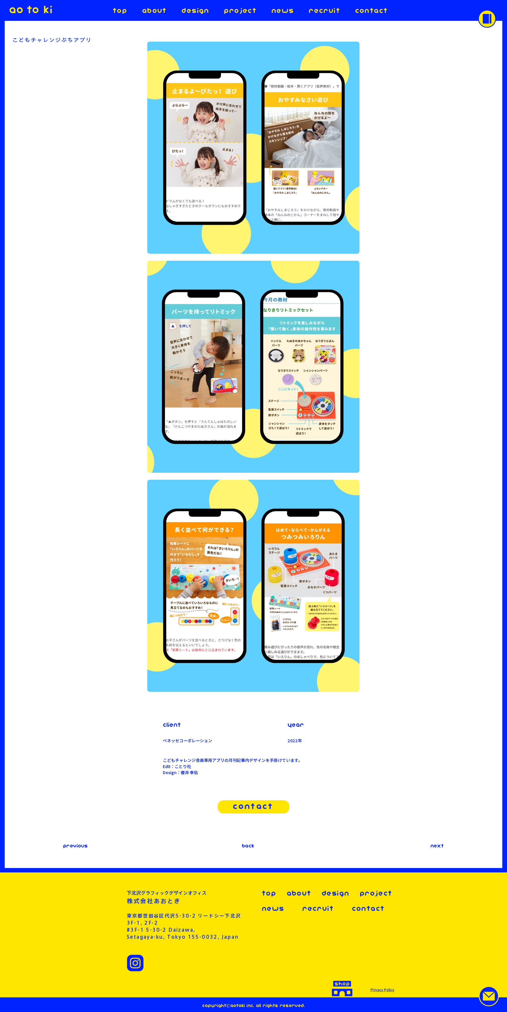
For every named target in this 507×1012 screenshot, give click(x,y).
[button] (487, 18)
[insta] (135, 963)
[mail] (488, 996)
